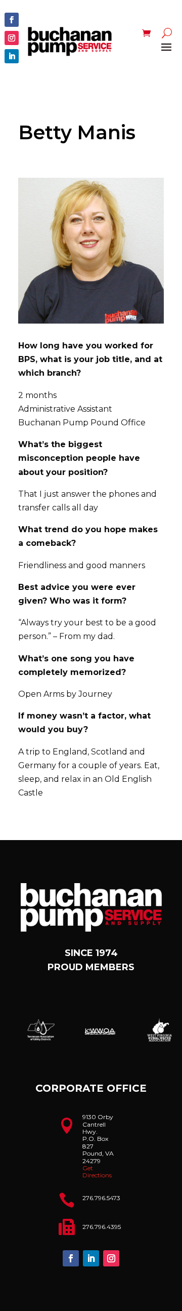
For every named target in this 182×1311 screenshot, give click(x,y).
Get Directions (97, 1171)
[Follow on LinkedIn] (12, 56)
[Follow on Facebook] (12, 20)
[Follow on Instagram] (12, 38)
